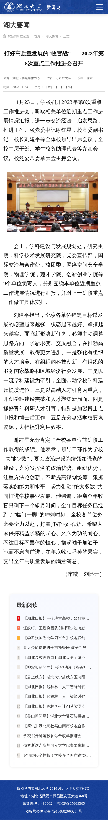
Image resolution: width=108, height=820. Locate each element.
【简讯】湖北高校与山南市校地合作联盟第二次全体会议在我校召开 (57, 726)
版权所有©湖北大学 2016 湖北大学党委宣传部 (54, 789)
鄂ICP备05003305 (71, 804)
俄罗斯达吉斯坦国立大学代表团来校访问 (57, 745)
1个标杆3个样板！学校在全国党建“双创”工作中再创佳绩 (57, 755)
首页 (37, 36)
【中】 (59, 87)
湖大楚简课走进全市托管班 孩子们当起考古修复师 (57, 647)
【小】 (69, 87)
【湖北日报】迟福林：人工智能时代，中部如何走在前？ (57, 686)
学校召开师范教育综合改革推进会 (52, 735)
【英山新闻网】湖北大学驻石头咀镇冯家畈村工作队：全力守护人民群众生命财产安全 (57, 716)
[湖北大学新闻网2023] (32, 7)
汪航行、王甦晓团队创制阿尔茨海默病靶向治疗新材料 (57, 628)
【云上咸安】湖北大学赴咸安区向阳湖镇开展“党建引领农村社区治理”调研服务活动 (57, 677)
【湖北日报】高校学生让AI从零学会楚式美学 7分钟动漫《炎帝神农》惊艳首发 (57, 706)
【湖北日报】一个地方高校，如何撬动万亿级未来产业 (57, 618)
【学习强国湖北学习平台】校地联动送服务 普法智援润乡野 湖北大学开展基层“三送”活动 (57, 638)
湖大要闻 (52, 36)
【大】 (49, 87)
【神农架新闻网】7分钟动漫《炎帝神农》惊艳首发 (57, 667)
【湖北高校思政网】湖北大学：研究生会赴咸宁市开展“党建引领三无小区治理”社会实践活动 (57, 657)
